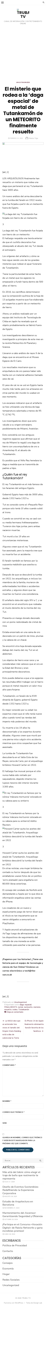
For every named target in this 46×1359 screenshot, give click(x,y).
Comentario (9, 1065)
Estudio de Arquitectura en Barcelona (17, 1203)
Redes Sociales (11, 1279)
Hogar (6, 1274)
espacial (28, 1004)
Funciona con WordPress (13, 1303)
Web (4, 1123)
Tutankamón (23, 1009)
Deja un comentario (15, 1012)
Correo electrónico (13, 1112)
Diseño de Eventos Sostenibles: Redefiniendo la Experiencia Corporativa (20, 1190)
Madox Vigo (33, 138)
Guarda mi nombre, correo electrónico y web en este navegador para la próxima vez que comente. (22, 1140)
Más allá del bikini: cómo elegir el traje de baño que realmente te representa (21, 1175)
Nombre (6, 1101)
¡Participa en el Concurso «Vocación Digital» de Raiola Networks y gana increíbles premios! (22, 1228)
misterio (36, 1007)
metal (20, 1007)
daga (22, 1004)
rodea (15, 1009)
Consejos (7, 1263)
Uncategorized (23, 82)
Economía (8, 1268)
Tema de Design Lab (34, 1303)
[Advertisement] (23, 54)
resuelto (8, 1009)
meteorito (28, 1007)
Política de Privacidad (14, 1245)
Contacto (7, 1251)
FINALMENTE (10, 1007)
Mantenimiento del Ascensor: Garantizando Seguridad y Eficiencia (22, 1214)
